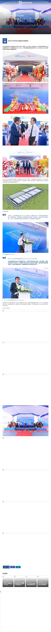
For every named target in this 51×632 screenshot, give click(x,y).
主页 (3, 15)
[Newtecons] (25, 2)
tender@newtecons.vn (13, 616)
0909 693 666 (8, 620)
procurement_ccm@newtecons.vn (11, 623)
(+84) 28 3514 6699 (10, 612)
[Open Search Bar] (44, 2)
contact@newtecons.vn (11, 614)
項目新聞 (7, 15)
